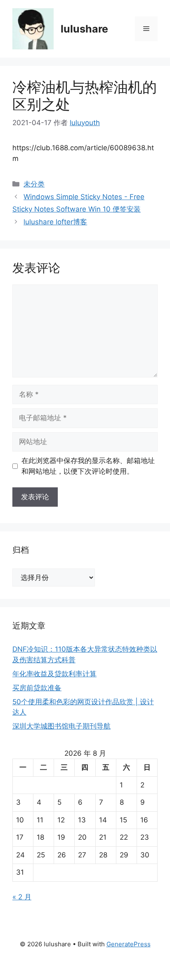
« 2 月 (21, 897)
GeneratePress (128, 944)
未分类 (34, 184)
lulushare (84, 29)
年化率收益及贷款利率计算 (54, 674)
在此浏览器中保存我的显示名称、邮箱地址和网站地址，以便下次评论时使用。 (88, 465)
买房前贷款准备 (36, 688)
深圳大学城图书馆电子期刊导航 (61, 726)
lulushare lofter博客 (55, 222)
